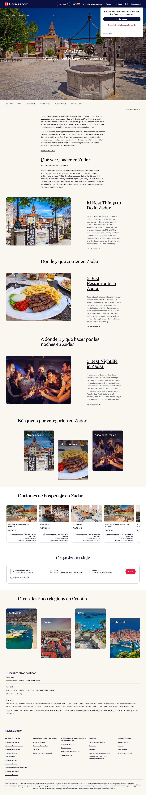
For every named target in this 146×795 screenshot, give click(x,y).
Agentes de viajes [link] (67, 755)
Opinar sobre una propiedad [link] (42, 753)
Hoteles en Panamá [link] (11, 775)
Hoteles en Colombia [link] (12, 742)
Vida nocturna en (60, 103)
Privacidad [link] (92, 746)
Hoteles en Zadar (76, 103)
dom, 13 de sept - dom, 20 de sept (68, 572)
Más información (56, 187)
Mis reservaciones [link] (39, 742)
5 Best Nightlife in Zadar (102, 363)
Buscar (130, 571)
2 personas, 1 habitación (102, 572)
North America (123, 710)
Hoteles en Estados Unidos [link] (14, 746)
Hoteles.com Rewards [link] (125, 753)
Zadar (19, 103)
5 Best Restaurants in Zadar (101, 283)
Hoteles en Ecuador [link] (11, 760)
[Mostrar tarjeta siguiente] (139, 523)
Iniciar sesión (136, 4)
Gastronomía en (45, 103)
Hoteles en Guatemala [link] (12, 749)
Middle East (109, 710)
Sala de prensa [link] (66, 748)
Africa (9, 710)
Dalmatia (20, 15)
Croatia (13, 15)
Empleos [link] (120, 746)
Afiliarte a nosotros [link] (67, 744)
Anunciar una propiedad (92, 4)
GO (7, 15)
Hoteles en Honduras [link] (12, 771)
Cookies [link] (92, 749)
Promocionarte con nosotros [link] (70, 751)
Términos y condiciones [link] (97, 742)
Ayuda (108, 4)
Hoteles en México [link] (11, 753)
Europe (9, 700)
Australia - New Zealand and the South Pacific (41, 710)
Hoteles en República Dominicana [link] (16, 767)
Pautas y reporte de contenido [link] (99, 753)
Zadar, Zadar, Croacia (24, 572)
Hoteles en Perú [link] (10, 756)
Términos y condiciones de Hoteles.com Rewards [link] (98, 757)
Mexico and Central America (89, 710)
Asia (16, 710)
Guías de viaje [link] (122, 749)
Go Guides (9, 103)
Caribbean (68, 710)
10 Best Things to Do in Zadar (104, 205)
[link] (121, 33)
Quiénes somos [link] (123, 742)
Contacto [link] (36, 749)
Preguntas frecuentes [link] (40, 746)
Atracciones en (30, 103)
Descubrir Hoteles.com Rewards (122, 25)
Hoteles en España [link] (11, 764)
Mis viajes (118, 4)
